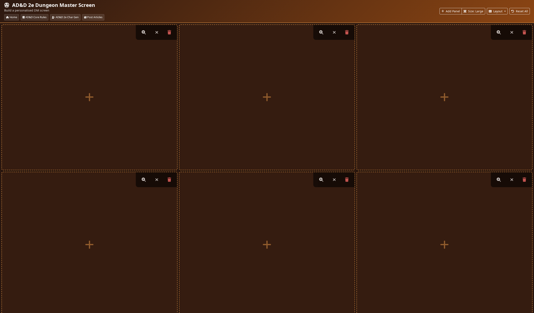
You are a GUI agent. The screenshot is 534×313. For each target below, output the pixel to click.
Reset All (521, 11)
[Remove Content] (157, 32)
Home (13, 17)
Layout (497, 11)
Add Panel (452, 11)
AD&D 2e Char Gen (67, 17)
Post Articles (94, 17)
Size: (475, 11)
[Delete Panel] (169, 32)
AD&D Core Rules (36, 17)
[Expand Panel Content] (143, 32)
